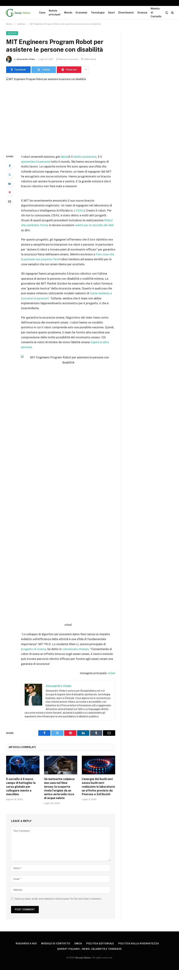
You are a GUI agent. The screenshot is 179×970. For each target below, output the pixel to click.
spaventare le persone (35, 161)
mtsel (111, 673)
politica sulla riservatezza (138, 943)
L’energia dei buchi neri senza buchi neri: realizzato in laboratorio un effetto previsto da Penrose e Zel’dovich (98, 786)
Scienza (142, 12)
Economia (81, 12)
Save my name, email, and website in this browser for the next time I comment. (58, 898)
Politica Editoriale (100, 943)
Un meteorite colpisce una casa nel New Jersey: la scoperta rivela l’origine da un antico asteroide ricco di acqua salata (59, 788)
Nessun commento (69, 59)
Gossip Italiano (83, 957)
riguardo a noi (26, 943)
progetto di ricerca (33, 649)
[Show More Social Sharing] (85, 69)
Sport (111, 12)
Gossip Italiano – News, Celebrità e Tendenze (89, 949)
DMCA (78, 943)
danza (64, 156)
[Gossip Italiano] (18, 12)
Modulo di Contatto (156, 12)
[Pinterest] (9, 192)
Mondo (68, 12)
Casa (42, 12)
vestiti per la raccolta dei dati (94, 225)
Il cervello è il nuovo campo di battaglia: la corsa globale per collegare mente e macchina (20, 786)
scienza (12, 33)
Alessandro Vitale (26, 59)
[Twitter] (9, 174)
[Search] (172, 13)
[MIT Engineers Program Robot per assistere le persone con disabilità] (60, 113)
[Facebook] (9, 165)
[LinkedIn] (9, 183)
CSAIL (80, 210)
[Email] (9, 201)
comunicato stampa (75, 649)
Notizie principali (54, 12)
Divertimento (126, 12)
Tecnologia (98, 12)
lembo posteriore (84, 156)
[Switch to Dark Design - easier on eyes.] (167, 12)
